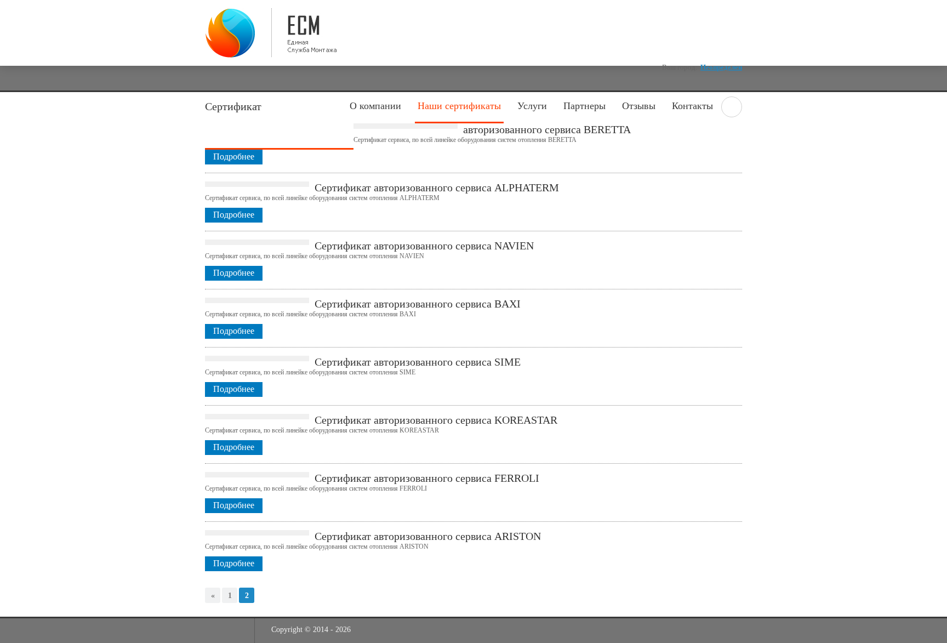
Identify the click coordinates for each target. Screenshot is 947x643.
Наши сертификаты (459, 105)
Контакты (692, 105)
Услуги (532, 105)
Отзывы (638, 105)
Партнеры (584, 105)
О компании (375, 105)
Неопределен (721, 67)
